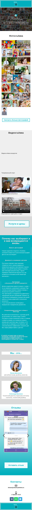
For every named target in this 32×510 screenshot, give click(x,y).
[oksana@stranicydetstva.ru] (16, 485)
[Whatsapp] (16, 499)
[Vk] (12, 499)
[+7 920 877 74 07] (16, 493)
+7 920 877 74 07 (16, 494)
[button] (16, 4)
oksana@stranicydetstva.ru (16, 487)
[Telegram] (20, 499)
